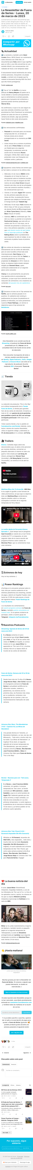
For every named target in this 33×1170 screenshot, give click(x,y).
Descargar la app (25, 1162)
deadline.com (19, 122)
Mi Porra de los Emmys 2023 (11, 1090)
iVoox (24, 359)
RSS (12, 366)
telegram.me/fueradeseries (19, 617)
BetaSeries (5, 307)
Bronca (3, 445)
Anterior (6, 1053)
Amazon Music (15, 362)
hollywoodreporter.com (13, 162)
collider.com (24, 162)
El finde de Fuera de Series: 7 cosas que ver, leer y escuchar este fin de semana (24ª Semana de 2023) (12, 1104)
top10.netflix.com (11, 333)
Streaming (5, 343)
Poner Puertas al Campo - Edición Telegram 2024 (10, 1119)
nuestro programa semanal (12, 608)
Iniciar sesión (27, 2)
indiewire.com (10, 122)
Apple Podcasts (15, 359)
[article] (16, 1094)
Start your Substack (10, 1162)
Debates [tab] (18, 1085)
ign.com (8, 286)
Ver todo (5, 1132)
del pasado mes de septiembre (19, 283)
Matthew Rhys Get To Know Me (12, 489)
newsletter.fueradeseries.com (21, 1002)
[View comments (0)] (9, 36)
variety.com (9, 85)
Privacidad (20, 1156)
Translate (5, 7)
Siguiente (26, 1053)
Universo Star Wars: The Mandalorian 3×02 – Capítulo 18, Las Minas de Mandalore (14, 727)
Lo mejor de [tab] (5, 1085)
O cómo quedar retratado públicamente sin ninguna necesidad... (8, 1093)
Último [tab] (12, 1085)
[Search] (30, 1085)
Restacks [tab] (13, 1064)
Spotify (6, 359)
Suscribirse (19, 2)
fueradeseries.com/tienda (10, 426)
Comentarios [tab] (5, 1064)
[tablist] (9, 1064)
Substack (7, 1166)
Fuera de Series (9, 30)
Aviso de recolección (16, 1158)
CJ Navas (13, 1095)
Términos (26, 1156)
